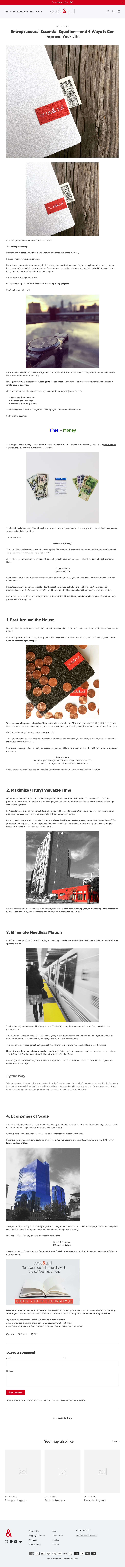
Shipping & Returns (37, 1536)
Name (8, 1358)
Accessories (57, 1536)
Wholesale (33, 1540)
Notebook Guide (20, 11)
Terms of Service (73, 1400)
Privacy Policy (56, 1400)
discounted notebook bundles (59, 1323)
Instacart (46, 738)
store (62, 1320)
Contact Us (34, 1531)
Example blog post (16, 1500)
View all (116, 1441)
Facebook (66, 1326)
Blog (32, 11)
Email (65, 1358)
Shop (7, 11)
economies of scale (78, 1124)
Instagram (78, 1326)
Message (9, 1371)
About (39, 11)
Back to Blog (64, 1418)
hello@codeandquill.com (86, 1535)
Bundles (55, 1540)
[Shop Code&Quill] (43, 1304)
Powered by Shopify (70, 1558)
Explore (55, 1544)
